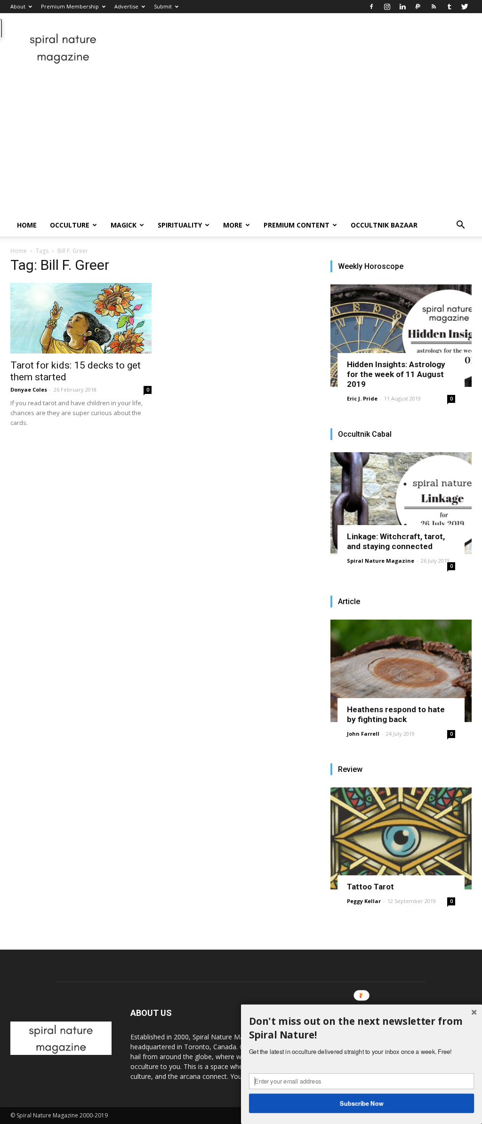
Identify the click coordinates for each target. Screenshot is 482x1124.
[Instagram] (387, 6)
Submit (163, 6)
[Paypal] (418, 6)
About (17, 6)
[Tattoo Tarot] (401, 838)
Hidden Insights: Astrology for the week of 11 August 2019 (396, 374)
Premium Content (296, 224)
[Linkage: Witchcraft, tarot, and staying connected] (401, 503)
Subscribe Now (362, 1103)
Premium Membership (70, 6)
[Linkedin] (402, 6)
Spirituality (180, 224)
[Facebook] (371, 6)
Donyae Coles (28, 389)
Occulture (69, 224)
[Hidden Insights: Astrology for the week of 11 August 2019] (401, 335)
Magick (124, 224)
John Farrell (363, 733)
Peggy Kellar (364, 900)
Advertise (126, 6)
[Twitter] (465, 6)
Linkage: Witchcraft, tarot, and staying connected (396, 541)
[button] (460, 225)
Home (27, 224)
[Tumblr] (449, 6)
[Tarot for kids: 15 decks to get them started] (81, 318)
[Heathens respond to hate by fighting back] (401, 671)
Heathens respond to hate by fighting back (396, 714)
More (232, 224)
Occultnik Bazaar (384, 224)
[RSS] (433, 6)
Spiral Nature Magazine (380, 560)
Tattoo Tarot (370, 886)
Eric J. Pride (362, 398)
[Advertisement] (241, 143)
